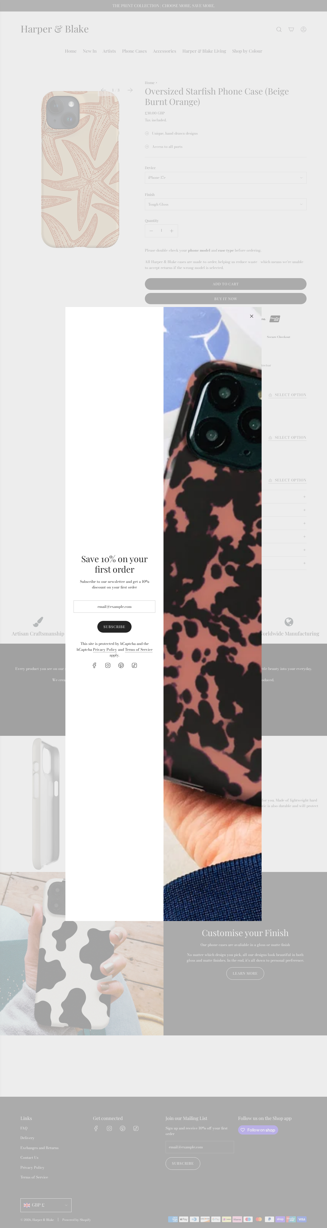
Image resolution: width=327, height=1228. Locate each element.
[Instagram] (108, 665)
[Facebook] (94, 665)
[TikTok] (134, 665)
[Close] (252, 316)
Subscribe (114, 626)
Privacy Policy (105, 649)
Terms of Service (139, 649)
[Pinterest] (121, 665)
